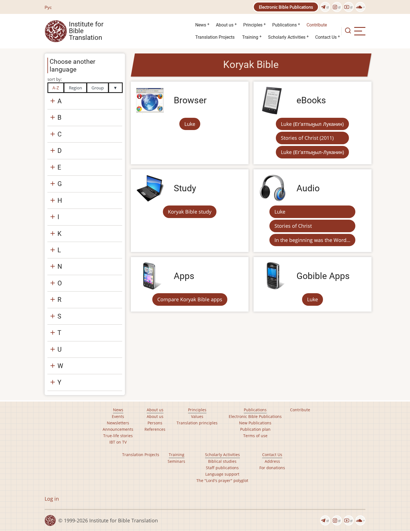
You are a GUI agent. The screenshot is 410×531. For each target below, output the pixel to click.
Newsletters (118, 422)
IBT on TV (118, 442)
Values (197, 416)
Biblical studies (222, 461)
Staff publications (222, 467)
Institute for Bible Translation (86, 31)
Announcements (118, 429)
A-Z (55, 87)
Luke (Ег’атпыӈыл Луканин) (312, 124)
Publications (284, 25)
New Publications (255, 422)
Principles (252, 25)
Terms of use (255, 435)
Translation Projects (215, 37)
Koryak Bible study (189, 211)
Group (97, 87)
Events (118, 416)
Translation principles (197, 422)
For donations (272, 467)
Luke (189, 124)
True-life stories (118, 435)
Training (250, 37)
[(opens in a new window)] (325, 7)
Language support (222, 474)
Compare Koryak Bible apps (189, 299)
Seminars (176, 461)
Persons (155, 422)
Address (272, 461)
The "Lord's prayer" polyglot (222, 480)
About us (224, 25)
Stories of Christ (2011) (307, 137)
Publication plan (255, 429)
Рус (48, 7)
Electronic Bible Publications (286, 7)
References (154, 429)
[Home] (56, 30)
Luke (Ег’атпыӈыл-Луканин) (312, 152)
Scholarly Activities (286, 37)
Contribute (317, 25)
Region (75, 87)
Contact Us (326, 37)
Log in (52, 498)
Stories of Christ (293, 225)
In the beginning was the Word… (312, 240)
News (200, 25)
